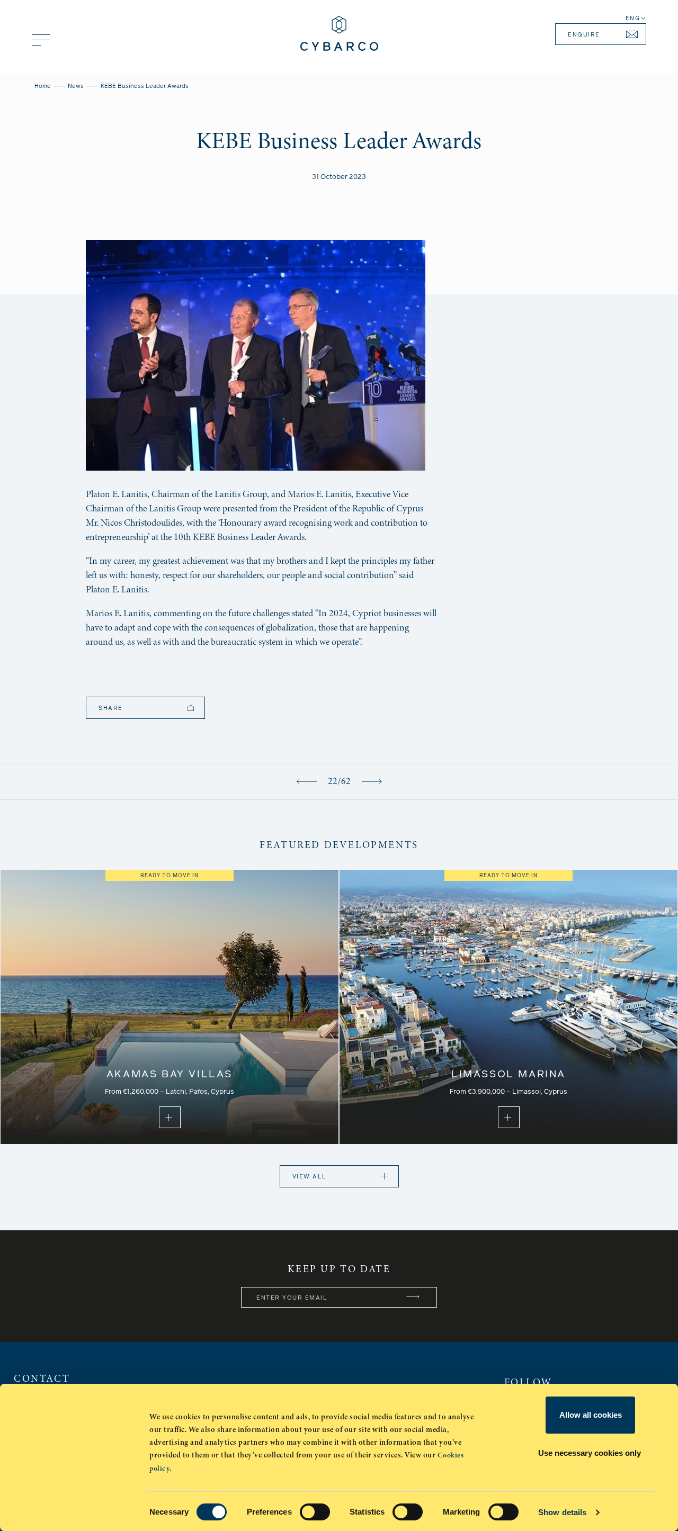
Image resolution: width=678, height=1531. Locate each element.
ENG (633, 18)
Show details (562, 1512)
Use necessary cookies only (589, 1452)
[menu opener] (41, 40)
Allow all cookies (590, 1414)
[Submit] (413, 1297)
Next (371, 781)
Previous (306, 781)
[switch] (315, 1511)
